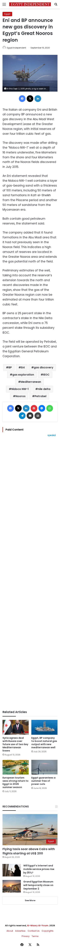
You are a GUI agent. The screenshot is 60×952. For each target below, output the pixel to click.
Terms (35, 936)
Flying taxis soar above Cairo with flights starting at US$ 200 (28, 851)
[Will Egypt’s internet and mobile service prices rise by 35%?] (11, 870)
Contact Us (34, 930)
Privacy (26, 936)
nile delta (44, 389)
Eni (23, 367)
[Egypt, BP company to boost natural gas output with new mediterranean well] (44, 727)
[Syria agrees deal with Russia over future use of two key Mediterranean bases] (15, 727)
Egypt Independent (16, 47)
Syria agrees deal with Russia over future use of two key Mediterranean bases (15, 744)
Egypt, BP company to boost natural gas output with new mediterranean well (44, 742)
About (9, 930)
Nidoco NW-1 (20, 389)
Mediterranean (31, 382)
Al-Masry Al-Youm (37, 925)
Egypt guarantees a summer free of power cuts (43, 781)
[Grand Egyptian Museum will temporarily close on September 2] (11, 886)
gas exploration (23, 375)
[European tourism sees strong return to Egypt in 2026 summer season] (15, 767)
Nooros (21, 396)
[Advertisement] (30, 573)
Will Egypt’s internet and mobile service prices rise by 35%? (38, 869)
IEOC (46, 375)
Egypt (7, 14)
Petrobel (40, 396)
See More (30, 900)
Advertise (20, 930)
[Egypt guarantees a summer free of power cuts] (44, 767)
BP (10, 367)
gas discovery (43, 367)
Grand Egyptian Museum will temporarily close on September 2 (38, 885)
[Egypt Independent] (30, 4)
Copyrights (48, 930)
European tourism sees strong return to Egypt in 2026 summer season (15, 782)
